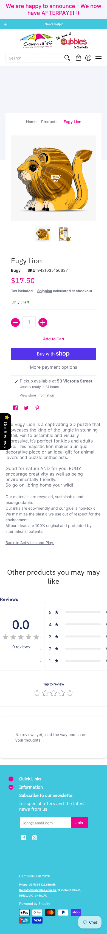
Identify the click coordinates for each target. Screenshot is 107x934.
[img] (21, 638)
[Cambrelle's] (53, 40)
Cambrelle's (28, 876)
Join (79, 822)
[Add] (42, 322)
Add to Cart (53, 338)
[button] (78, 57)
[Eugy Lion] (43, 234)
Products (49, 121)
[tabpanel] (53, 485)
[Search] (67, 57)
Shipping (44, 291)
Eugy (16, 270)
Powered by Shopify (34, 904)
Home (31, 121)
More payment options (53, 367)
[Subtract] (15, 322)
